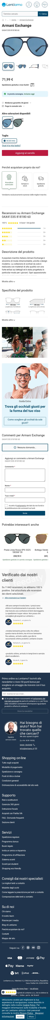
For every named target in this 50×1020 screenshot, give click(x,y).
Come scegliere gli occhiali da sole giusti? (25, 421)
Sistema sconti (8, 859)
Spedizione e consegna (12, 771)
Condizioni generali (10, 780)
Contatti (5, 933)
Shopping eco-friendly (11, 868)
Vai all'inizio (34, 988)
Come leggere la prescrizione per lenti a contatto (23, 892)
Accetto (20, 1016)
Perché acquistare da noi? (13, 929)
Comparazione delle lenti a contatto (17, 896)
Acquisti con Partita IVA (12, 813)
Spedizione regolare (10, 837)
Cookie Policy (29, 1005)
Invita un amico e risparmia (14, 850)
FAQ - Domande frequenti (13, 817)
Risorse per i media (10, 920)
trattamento (21, 505)
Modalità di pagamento (12, 767)
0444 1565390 (26, 745)
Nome (8, 485)
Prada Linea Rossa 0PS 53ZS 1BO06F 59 (17, 551)
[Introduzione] (3, 20)
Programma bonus (10, 841)
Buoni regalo (7, 846)
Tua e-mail (10, 495)
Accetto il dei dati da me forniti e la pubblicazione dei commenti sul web (24, 506)
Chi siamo (6, 911)
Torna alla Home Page (20, 988)
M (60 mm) (11, 140)
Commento (10, 466)
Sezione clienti (8, 822)
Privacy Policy (26, 1013)
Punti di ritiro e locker (11, 776)
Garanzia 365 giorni (10, 804)
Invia (25, 513)
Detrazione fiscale (10, 808)
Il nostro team (8, 915)
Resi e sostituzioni (10, 799)
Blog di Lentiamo (9, 924)
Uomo (14, 20)
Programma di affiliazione (13, 855)
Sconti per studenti (10, 864)
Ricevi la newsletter (25, 711)
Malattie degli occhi (10, 887)
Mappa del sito (8, 938)
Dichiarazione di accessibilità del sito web (20, 785)
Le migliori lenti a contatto (13, 883)
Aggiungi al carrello (25, 152)
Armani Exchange (26, 20)
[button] (8, 66)
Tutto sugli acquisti (10, 762)
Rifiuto (31, 1016)
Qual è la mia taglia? (11, 145)
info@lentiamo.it (27, 748)
